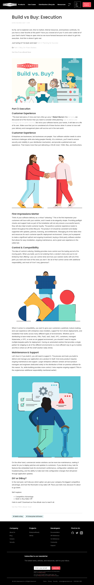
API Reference (55, 535)
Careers (12, 539)
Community (54, 542)
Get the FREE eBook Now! (22, 507)
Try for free (76, 4)
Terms (45, 581)
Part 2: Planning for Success (47, 43)
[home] (10, 4)
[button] (21, 4)
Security (12, 542)
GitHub (31, 535)
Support (53, 545)
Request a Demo (86, 4)
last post (71, 117)
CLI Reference (55, 539)
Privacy (50, 581)
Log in (69, 4)
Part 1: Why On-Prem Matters (25, 48)
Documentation (55, 532)
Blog (11, 535)
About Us (12, 532)
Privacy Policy (41, 572)
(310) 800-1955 (78, 581)
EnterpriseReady (34, 532)
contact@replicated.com (65, 581)
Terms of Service (51, 575)
